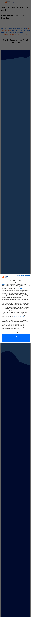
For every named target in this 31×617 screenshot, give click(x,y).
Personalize (15, 340)
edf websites (19, 288)
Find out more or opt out (18, 301)
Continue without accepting (22, 275)
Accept (15, 336)
